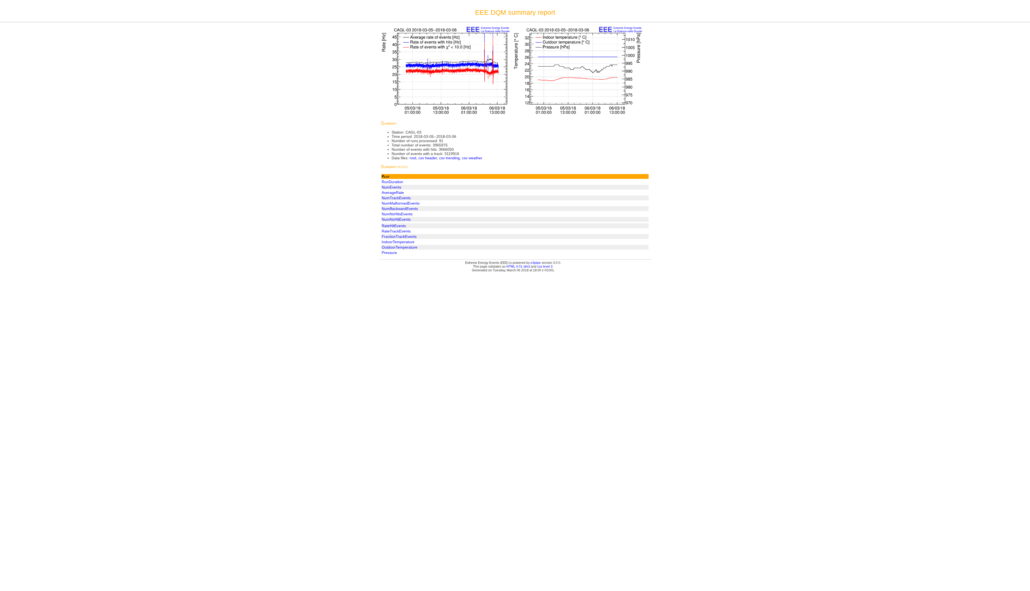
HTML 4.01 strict (518, 266)
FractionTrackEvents (399, 236)
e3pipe (536, 263)
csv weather (472, 158)
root (413, 158)
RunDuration (392, 182)
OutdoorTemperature (399, 247)
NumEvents (391, 187)
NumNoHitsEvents (397, 214)
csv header (427, 158)
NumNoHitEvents (396, 219)
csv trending (449, 158)
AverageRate (393, 192)
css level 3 (545, 266)
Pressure (389, 252)
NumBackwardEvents (400, 208)
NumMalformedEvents (401, 203)
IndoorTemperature (398, 242)
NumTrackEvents (396, 198)
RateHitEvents (394, 226)
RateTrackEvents (396, 231)
